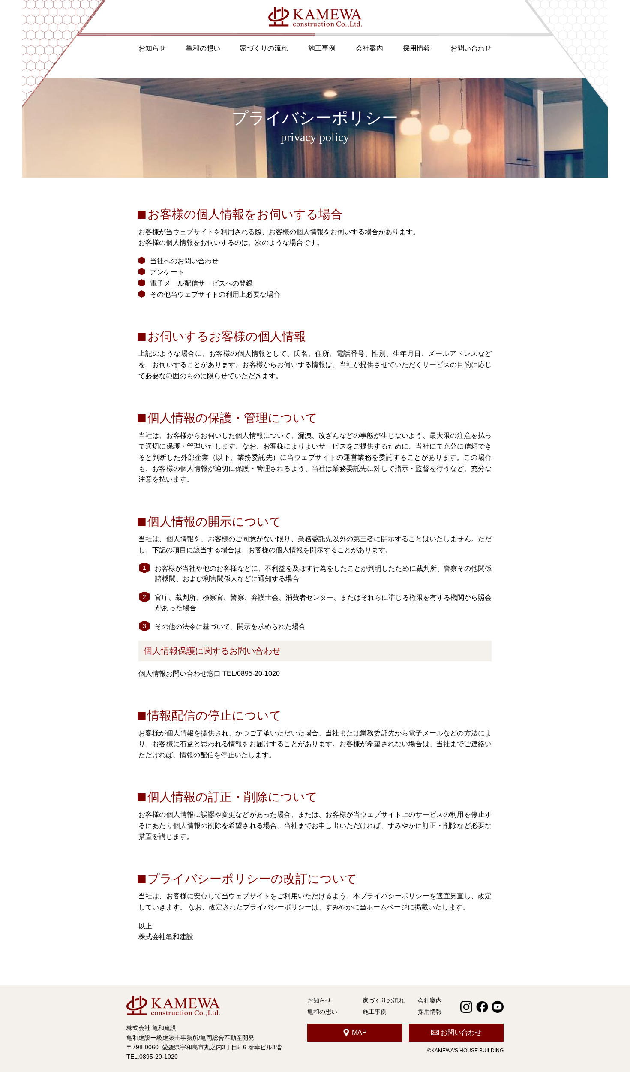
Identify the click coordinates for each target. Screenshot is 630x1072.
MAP (359, 1032)
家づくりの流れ (264, 48)
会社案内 (369, 48)
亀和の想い (203, 48)
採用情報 (416, 48)
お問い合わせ (471, 48)
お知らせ (152, 48)
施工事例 (322, 48)
